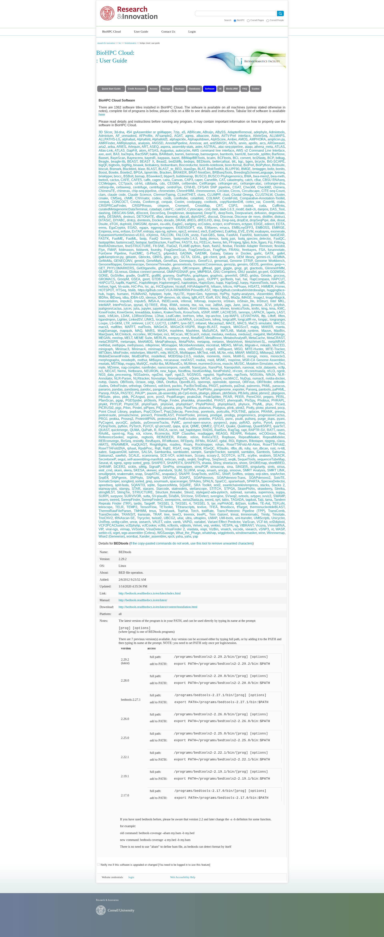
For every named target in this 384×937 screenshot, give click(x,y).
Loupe (103, 323)
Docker (157, 220)
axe (101, 154)
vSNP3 (264, 529)
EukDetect (216, 231)
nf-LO (271, 371)
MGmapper (169, 345)
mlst (230, 352)
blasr (141, 169)
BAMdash (166, 154)
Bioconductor (188, 165)
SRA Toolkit (202, 485)
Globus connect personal (147, 271)
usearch (144, 522)
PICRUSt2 (106, 407)
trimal (234, 514)
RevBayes (152, 441)
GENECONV (123, 260)
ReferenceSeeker (111, 437)
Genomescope (133, 264)
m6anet (201, 323)
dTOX (114, 224)
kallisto (183, 308)
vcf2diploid (277, 522)
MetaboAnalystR (235, 338)
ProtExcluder (187, 418)
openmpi (204, 382)
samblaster (181, 452)
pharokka (187, 400)
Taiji (260, 499)
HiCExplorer (164, 286)
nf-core (237, 371)
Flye (102, 249)
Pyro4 (268, 422)
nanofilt (184, 367)
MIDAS (226, 345)
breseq (280, 172)
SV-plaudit (159, 496)
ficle (254, 242)
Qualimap (244, 426)
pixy (179, 407)
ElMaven (211, 227)
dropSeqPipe (259, 220)
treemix (189, 514)
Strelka (280, 488)
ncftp (281, 367)
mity (163, 352)
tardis (138, 503)
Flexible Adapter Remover (253, 246)
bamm (179, 154)
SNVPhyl (169, 477)
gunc (201, 279)
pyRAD (244, 422)
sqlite (151, 485)
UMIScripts (261, 518)
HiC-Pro (137, 286)
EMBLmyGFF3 (242, 227)
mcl (166, 334)
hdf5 (281, 282)
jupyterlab (160, 308)
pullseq (250, 418)
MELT (128, 338)
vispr (203, 529)
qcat (185, 426)
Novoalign (158, 378)
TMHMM (140, 511)
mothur (142, 360)
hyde (167, 294)
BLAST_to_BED (170, 169)
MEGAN (104, 338)
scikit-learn (184, 455)
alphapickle (177, 139)
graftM (156, 275)
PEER (239, 396)
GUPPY (212, 279)
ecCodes (204, 224)
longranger (277, 319)
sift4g (142, 466)
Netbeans (135, 371)
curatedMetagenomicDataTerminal (123, 209)
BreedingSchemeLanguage (253, 172)
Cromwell (182, 205)
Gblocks (144, 257)
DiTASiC (105, 220)
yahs (187, 536)
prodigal (216, 415)
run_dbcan (260, 448)
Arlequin (134, 146)
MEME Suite (143, 338)
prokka (114, 418)
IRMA (173, 305)
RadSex (220, 430)
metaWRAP (276, 341)
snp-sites (262, 474)
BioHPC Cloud (111, 31)
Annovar (195, 143)
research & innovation (106, 43)
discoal (213, 216)
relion (194, 437)
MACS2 (279, 323)
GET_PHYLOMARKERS (116, 268)
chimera (279, 187)
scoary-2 (213, 455)
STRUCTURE (142, 492)
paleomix (253, 386)
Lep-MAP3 (230, 316)
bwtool (103, 180)
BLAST (152, 169)
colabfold (196, 198)
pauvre (152, 393)
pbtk (125, 396)
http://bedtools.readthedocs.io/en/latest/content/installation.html (158, 607)
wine (261, 533)
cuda (262, 205)
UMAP (212, 518)
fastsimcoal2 (125, 242)
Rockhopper (203, 444)
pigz (118, 407)
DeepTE (210, 213)
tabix (225, 499)
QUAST (104, 430)
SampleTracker (214, 452)
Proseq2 (127, 418)
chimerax (123, 191)
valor (167, 522)
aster (198, 146)
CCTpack (125, 183)
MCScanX (192, 334)
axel (108, 154)
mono (264, 356)
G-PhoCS (153, 253)
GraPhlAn (183, 275)
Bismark (115, 169)
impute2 (126, 301)
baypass (164, 158)
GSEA (135, 279)
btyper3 (169, 176)
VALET (157, 522)
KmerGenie (125, 312)
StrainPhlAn (246, 488)
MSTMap (117, 363)
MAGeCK (160, 327)
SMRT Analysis (254, 470)
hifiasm (216, 286)
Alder (215, 135)
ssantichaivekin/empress (240, 485)
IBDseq (115, 297)
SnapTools (199, 474)
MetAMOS (145, 341)
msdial (200, 360)
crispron (163, 205)
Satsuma (278, 452)
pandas (117, 389)
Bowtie (113, 172)
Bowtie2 (126, 172)
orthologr (135, 386)
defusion (260, 213)
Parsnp (104, 393)
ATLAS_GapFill (126, 150)
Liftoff (271, 316)
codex (156, 198)
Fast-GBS (208, 235)
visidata (192, 529)
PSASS (217, 418)
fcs (196, 242)
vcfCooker (149, 525)
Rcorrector (162, 433)
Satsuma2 (106, 455)
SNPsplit (152, 477)
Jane (236, 305)
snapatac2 (169, 474)
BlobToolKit (215, 169)
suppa (280, 492)
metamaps (128, 341)
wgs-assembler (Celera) (138, 533)
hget (113, 286)
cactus (114, 180)
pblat (253, 393)
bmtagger (259, 169)
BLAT (201, 169)
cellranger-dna (274, 183)
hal (245, 279)
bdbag (280, 158)
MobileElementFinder (114, 356)
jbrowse (256, 305)
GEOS (254, 264)
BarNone (278, 154)
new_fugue (168, 371)
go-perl (263, 271)
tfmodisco (227, 507)
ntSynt (216, 378)
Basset (103, 158)
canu (166, 180)
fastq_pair (228, 238)
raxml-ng (118, 433)
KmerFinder (107, 312)
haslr (273, 282)
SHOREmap (258, 463)
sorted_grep (143, 481)
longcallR (229, 319)
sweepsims (173, 499)
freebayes (249, 249)
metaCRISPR (108, 341)
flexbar (227, 246)
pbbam (216, 393)
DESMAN (114, 216)
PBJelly (243, 393)
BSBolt (128, 176)
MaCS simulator (259, 323)
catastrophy (235, 180)
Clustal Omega (242, 194)
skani (118, 470)
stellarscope (198, 488)
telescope (105, 507)
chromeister (166, 191)
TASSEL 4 (183, 503)
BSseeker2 (154, 176)
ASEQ (154, 146)
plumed (270, 407)
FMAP (111, 249)
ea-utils (165, 224)
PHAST (219, 400)
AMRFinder (107, 143)
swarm (103, 499)
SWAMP (279, 496)
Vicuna (261, 525)
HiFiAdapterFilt (198, 286)
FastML (131, 238)
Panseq (251, 389)
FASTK (104, 238)
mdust (205, 334)
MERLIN (160, 338)
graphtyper (200, 275)
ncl (101, 371)
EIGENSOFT (185, 227)
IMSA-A (153, 301)
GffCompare (191, 268)
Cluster (280, 194)
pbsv (116, 396)
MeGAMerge (276, 334)
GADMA (186, 253)
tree (167, 514)
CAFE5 (136, 180)
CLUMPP (213, 194)
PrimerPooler (185, 415)
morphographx (109, 360)
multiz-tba (156, 363)
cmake (103, 198)
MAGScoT (240, 327)
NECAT (110, 371)
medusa (230, 334)
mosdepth (128, 360)
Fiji (270, 242)
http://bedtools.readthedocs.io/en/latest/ (143, 600)
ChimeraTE (107, 191)
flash (206, 246)
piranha (168, 407)
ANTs (232, 143)
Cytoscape (195, 209)
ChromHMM (185, 191)
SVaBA (174, 496)
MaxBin (279, 330)
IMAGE (246, 297)
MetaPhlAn (187, 341)
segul (121, 459)
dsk (272, 220)
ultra (188, 518)
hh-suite (123, 286)
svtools (243, 496)
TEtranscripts (185, 507)
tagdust (251, 499)
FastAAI (232, 235)
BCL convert (242, 158)
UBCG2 (169, 518)
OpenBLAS (187, 382)
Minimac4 (139, 349)
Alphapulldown (198, 139)
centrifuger (156, 187)
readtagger (205, 433)
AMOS (243, 139)
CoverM (268, 202)
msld (210, 360)
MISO (238, 349)
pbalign (204, 393)
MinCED (278, 345)
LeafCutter (173, 316)
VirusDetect (154, 529)
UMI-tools (226, 518)
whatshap (209, 533)
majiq (254, 327)
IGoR (209, 297)
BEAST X (147, 161)
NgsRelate (224, 374)
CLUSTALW (263, 194)
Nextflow (184, 371)
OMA (160, 382)
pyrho (257, 422)
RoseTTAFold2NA (112, 448)
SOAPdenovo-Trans (231, 477)
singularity (257, 466)
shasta (206, 463)
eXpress (152, 235)
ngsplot (208, 374)
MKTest (202, 352)
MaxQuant (106, 334)
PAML (266, 386)
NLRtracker (141, 378)
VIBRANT (247, 525)
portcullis (223, 411)
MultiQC (142, 363)
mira (182, 349)
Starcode (162, 488)
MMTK (280, 352)
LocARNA (184, 319)
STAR (136, 488)
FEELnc (205, 242)
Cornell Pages (257, 20)
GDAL (196, 257)
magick (225, 327)
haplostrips (189, 282)
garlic (258, 253)
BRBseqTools (222, 172)
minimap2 (155, 349)
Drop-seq (228, 220)
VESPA (227, 525)
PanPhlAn (188, 389)
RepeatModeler (274, 437)
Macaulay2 (216, 323)
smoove (235, 470)
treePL (201, 514)
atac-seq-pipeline (230, 146)
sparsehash (236, 481)
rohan (219, 444)
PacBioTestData (195, 386)
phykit (103, 404)
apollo (253, 143)
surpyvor (116, 496)
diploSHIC (198, 216)
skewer (151, 470)
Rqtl (158, 448)
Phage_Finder (169, 400)
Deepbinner (175, 213)
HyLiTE (179, 294)
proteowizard (166, 418)
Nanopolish (232, 367)
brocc (118, 176)
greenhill (231, 275)
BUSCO (200, 176)
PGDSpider (133, 400)
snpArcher (277, 474)
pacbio (177, 386)
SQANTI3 (138, 485)
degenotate (277, 213)
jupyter (146, 308)
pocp (281, 407)
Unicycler (278, 518)
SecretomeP (107, 459)
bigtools (114, 165)
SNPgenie (119, 477)
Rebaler (250, 433)
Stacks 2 (278, 485)
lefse (199, 316)
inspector (214, 301)
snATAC (214, 474)
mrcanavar (171, 360)
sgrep (118, 463)
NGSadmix (141, 374)
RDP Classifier (183, 433)
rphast (131, 448)
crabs (281, 202)
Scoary (199, 455)
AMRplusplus (126, 143)
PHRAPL (278, 400)
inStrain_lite (245, 301)
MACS (242, 323)
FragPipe (219, 249)
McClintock (123, 334)
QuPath (146, 430)
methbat (104, 345)
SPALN (208, 481)
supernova (265, 492)
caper (198, 180)
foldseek (142, 249)
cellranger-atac (250, 183)
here (102, 114)
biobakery (152, 165)
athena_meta (263, 146)
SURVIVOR (132, 496)
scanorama (150, 455)
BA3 (116, 154)
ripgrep (270, 441)
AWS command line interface (213, 150)
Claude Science (139, 194)
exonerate (278, 231)
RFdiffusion (170, 441)
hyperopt (211, 294)
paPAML (278, 389)
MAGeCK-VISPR (182, 327)
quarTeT (279, 426)
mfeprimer (152, 345)
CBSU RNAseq (273, 180)
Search (227, 20)
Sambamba (162, 452)
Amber (232, 139)
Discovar (226, 216)
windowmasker (246, 533)
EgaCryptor (117, 227)
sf (111, 463)
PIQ (159, 407)
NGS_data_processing (115, 374)
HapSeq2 (232, 282)
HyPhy (224, 294)
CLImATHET (186, 194)
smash (211, 470)
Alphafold (143, 139)
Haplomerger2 (169, 282)
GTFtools (174, 279)
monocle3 (278, 356)
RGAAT (212, 441)
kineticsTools (240, 308)
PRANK (267, 411)
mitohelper (137, 352)
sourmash (161, 481)
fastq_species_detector (254, 238)
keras (214, 308)
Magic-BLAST (207, 327)
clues (201, 194)
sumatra (250, 492)
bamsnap (192, 154)
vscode (238, 529)
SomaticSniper (109, 481)
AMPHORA (257, 139)
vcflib (161, 525)
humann (123, 294)
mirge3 (210, 349)
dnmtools (143, 220)
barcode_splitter (259, 154)
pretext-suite (107, 415)
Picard (280, 404)
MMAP (239, 352)
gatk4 (281, 253)
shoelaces (230, 463)
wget (116, 533)
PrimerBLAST (164, 415)
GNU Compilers (224, 271)
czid (207, 209)
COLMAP (212, 198)
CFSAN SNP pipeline (214, 187)
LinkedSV (136, 319)
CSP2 (233, 205)
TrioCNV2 (106, 518)
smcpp (223, 470)
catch (248, 180)
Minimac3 (122, 349)
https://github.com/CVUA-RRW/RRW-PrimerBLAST (174, 290)
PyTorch (135, 426)
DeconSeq (157, 213)
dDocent (142, 213)
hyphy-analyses (243, 294)
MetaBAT (197, 338)
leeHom (188, 316)
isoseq (184, 305)
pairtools (226, 386)
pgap (119, 400)
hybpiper (155, 294)
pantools (265, 389)
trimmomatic (249, 514)
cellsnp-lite (106, 187)
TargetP (149, 503)
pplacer (253, 411)
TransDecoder (109, 514)
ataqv (248, 146)
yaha (179, 536)
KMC (281, 308)
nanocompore (167, 367)
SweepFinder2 (152, 499)
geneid (139, 260)
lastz (102, 316)
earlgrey (190, 224)
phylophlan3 (226, 404)
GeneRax (170, 260)
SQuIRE (185, 485)
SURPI (104, 496)
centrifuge (140, 187)
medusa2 (244, 334)
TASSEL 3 (165, 503)
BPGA (138, 172)
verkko (215, 525)
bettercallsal (221, 161)
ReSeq (126, 441)
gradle (130, 275)
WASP (280, 529)
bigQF (103, 165)
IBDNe (103, 297)
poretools (207, 411)
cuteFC (168, 209)
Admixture (106, 135)
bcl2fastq (259, 158)
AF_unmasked (126, 135)
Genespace (187, 260)
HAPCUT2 (106, 282)
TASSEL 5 (201, 503)
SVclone (187, 496)
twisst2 (157, 518)
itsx (194, 305)
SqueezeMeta (167, 485)
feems (217, 242)
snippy (249, 474)
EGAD (132, 227)
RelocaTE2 (210, 437)
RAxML (104, 433)
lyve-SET (187, 323)
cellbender (189, 183)
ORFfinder (264, 382)
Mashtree (192, 330)
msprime (234, 360)
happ (219, 282)
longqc (263, 319)
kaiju (172, 308)
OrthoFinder (118, 386)
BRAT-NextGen (200, 172)
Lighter (122, 319)
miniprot (170, 349)
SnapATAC (152, 474)
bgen (249, 161)
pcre (150, 396)
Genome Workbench (270, 260)
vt (272, 529)
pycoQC (121, 422)
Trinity (265, 514)
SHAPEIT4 (175, 463)
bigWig (127, 165)
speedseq (106, 485)
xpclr (171, 536)
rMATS (103, 444)
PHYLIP (115, 404)
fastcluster (261, 235)
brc (120, 43)
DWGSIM (140, 224)
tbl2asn (240, 503)
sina (230, 466)
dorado (169, 220)
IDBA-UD (137, 297)
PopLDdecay (173, 411)
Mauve (266, 330)
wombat (132, 536)
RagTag (233, 430)
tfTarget (242, 507)
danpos (263, 209)
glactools (256, 268)
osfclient (164, 386)
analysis (144, 143)
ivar (207, 305)
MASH (162, 330)
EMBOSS (262, 227)
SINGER (241, 466)
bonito (280, 169)
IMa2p (235, 297)
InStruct (262, 301)
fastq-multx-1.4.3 (185, 238)
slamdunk (165, 470)
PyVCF (148, 426)
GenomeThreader (158, 264)
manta (280, 327)
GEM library (245, 257)
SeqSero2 (219, 459)
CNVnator (142, 198)
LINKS (149, 319)
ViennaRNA (276, 525)
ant (205, 143)
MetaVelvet (234, 341)
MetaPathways (165, 341)
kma (272, 308)
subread (236, 492)
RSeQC (209, 448)
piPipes (149, 407)
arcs (263, 143)
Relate (182, 437)
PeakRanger (175, 396)
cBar (257, 180)
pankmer (173, 389)
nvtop (102, 382)
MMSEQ (252, 352)
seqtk (232, 459)
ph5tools (150, 400)
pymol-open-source (197, 422)
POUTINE (239, 411)
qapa (176, 426)
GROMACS (107, 279)
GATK (269, 253)
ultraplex (200, 518)
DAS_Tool (277, 209)
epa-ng (160, 231)
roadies (175, 444)
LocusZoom (202, 319)
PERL (280, 396)
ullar (180, 518)
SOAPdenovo (203, 477)
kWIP (215, 312)
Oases (113, 382)
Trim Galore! (218, 514)
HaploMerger (148, 282)
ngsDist (157, 374)
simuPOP (201, 466)
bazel (175, 158)
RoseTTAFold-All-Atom (243, 444)
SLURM (189, 470)
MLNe (221, 352)
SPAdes (195, 481)
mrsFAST (187, 360)
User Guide (141, 31)
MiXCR (173, 352)
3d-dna (119, 132)
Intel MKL (277, 301)
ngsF (168, 374)
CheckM (249, 187)
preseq (280, 411)
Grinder (266, 275)
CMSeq (116, 198)
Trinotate (278, 514)
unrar (133, 522)
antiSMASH (218, 143)
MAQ (138, 330)
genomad (221, 260)
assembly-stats (182, 146)
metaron (218, 341)
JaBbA (217, 305)
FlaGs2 (172, 246)
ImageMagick (275, 297)
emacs (224, 227)
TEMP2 (131, 507)
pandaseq (131, 389)
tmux (152, 511)
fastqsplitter (107, 242)
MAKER (267, 327)
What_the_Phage (188, 533)
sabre (103, 452)
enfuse (125, 231)
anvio (242, 143)
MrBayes (155, 360)
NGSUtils (256, 374)
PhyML (258, 404)
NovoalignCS (177, 378)
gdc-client (210, 257)
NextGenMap (201, 371)
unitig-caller (119, 522)
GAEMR (201, 253)
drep (217, 220)
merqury (173, 338)
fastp (143, 238)
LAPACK (258, 312)
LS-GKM (116, 323)
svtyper (255, 496)
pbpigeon (278, 393)
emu (116, 231)
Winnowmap (276, 533)
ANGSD (157, 143)
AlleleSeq (260, 135)
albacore (202, 135)
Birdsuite (278, 165)
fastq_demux (209, 238)
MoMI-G (238, 356)
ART (145, 146)
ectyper (247, 224)
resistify (138, 441)
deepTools (225, 213)
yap (195, 536)
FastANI (246, 235)
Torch (195, 511)
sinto (271, 466)
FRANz (234, 249)
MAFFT (130, 327)
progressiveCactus (271, 415)
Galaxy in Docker (237, 253)
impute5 (140, 301)
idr (178, 297)
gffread (207, 268)
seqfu (181, 459)
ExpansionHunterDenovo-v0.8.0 (121, 235)
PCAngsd (138, 396)
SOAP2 (184, 477)
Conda (135, 202)
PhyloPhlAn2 (205, 404)
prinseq (202, 415)
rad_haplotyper (190, 430)
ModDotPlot (140, 356)
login (131, 877)
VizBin (213, 529)
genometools (182, 264)
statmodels (179, 488)
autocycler (183, 150)
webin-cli (105, 533)
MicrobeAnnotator (191, 345)
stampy (124, 488)
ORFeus (248, 382)
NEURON (151, 371)
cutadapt (155, 209)
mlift (212, 352)
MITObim (105, 352)
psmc (229, 418)
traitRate (208, 511)
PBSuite (104, 396)
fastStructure (157, 242)
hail (237, 279)
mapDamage (108, 330)
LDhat (159, 316)
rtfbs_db (236, 448)
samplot (233, 452)
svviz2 (266, 496)
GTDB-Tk (158, 279)
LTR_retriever (133, 323)
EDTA (280, 224)
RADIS (208, 430)
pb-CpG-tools (187, 393)
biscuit (103, 169)
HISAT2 (253, 286)
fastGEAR (277, 235)
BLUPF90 (232, 169)
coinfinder (181, 198)
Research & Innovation (130, 8)
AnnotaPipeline (176, 143)
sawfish (120, 455)
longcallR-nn (247, 319)
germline (266, 264)
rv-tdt (281, 448)
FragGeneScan (175, 249)
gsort (146, 279)
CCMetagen (107, 183)
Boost (103, 172)
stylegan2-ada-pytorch (212, 492)
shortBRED (276, 463)
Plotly (250, 407)
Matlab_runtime (247, 330)
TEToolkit (166, 507)
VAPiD (187, 522)
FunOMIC (136, 253)
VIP (101, 529)
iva (201, 305)
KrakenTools (172, 312)
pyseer (280, 422)
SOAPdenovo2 (259, 477)
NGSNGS (194, 374)
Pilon (127, 407)
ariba (111, 146)
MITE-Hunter (254, 349)
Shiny (217, 463)
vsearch (251, 529)
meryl (185, 338)
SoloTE (279, 477)
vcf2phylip (133, 525)
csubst (248, 205)
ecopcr (217, 224)
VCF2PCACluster (111, 525)
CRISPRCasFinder (112, 205)
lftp (263, 316)
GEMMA (279, 257)
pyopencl (220, 422)
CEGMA (173, 183)
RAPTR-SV (256, 430)
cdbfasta (151, 183)
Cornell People (277, 20)
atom (142, 150)
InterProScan (122, 305)
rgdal (223, 441)
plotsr (259, 407)
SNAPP (184, 474)
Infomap (200, 301)
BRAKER (180, 172)
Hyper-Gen (194, 294)
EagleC (177, 224)
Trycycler (143, 518)
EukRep (231, 231)
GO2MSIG (277, 271)
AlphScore (218, 139)
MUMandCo (173, 363)
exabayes (262, 231)
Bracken (165, 172)
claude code (117, 194)
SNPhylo (136, 477)
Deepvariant (243, 213)
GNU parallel (247, 271)
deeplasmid (194, 213)
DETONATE (145, 216)
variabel (200, 522)
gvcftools (226, 279)
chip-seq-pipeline (144, 191)
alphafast (128, 139)
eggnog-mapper (162, 227)
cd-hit (138, 183)
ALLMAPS (277, 135)
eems (102, 227)
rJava (281, 441)
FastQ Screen (159, 238)
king (264, 308)
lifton (281, 316)
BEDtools (203, 161)
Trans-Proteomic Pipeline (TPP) (241, 511)
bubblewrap (184, 176)
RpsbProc (145, 448)
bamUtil (240, 154)
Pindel (137, 407)
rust (272, 448)
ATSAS (153, 150)
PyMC (176, 422)
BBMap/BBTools (193, 158)
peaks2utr (194, 396)
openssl (234, 382)
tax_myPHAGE (222, 503)
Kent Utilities (199, 308)
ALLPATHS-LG (109, 139)
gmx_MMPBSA (200, 271)
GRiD (244, 275)
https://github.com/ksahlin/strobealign (238, 290)
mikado (265, 345)
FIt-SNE (158, 246)
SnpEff (103, 477)
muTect (279, 363)
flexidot (279, 246)
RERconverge (109, 441)
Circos (235, 191)
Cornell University (106, 10)
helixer (103, 286)
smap (201, 470)
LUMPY (173, 323)
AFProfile (145, 135)
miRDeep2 (195, 349)
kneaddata (142, 312)
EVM (249, 231)
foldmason (126, 249)
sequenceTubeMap (271, 459)
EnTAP (137, 231)
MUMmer (190, 363)
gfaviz (176, 268)
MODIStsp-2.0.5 (179, 356)
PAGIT (213, 386)
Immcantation (108, 301)
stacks (264, 485)
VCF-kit (262, 522)
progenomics (246, 415)
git (245, 268)
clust (226, 194)
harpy (244, 282)
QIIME (194, 426)
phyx (269, 404)
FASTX (187, 242)
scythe (252, 455)
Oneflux (171, 382)
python (122, 426)
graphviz (216, 275)
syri (217, 499)
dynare (153, 224)
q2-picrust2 (163, 426)
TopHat (183, 511)
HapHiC (131, 282)
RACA (163, 430)
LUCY (149, 323)
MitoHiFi (153, 352)
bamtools (226, 154)
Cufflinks (278, 205)
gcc (175, 257)
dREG (191, 220)
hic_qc (149, 286)
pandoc (145, 389)
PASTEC (127, 393)
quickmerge (119, 430)
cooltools (210, 202)
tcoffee (253, 503)
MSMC (221, 360)
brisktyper (105, 176)
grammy (168, 275)
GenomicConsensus (207, 264)
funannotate (276, 249)
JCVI (267, 305)
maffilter (116, 327)
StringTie (123, 492)
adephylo (260, 132)
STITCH (215, 488)
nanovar (248, 367)
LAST (281, 312)
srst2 (217, 485)
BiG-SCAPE (276, 161)
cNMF (128, 198)
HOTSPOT (106, 290)
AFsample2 (163, 135)
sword (209, 499)
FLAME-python (190, 246)
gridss (254, 275)
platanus (205, 407)
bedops (189, 161)
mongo (252, 356)
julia (136, 308)
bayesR (150, 158)
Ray (130, 433)
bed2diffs (175, 161)
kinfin (255, 308)
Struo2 (189, 492)
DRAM (180, 220)
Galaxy (215, 253)
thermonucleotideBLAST (267, 507)
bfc (234, 161)
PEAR (227, 396)
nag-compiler (130, 367)
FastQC (279, 238)
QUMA (134, 430)
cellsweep (123, 187)
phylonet (167, 404)
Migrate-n (251, 345)
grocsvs (279, 275)
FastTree (174, 242)
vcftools (172, 525)
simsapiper (184, 466)
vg (236, 525)
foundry (156, 249)
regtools (147, 437)
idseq (186, 297)
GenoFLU (205, 260)
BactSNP (141, 154)
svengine (216, 496)
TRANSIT (128, 514)
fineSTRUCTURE (138, 246)
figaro (262, 242)
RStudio (222, 448)
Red (282, 433)
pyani (281, 418)
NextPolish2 (222, 371)
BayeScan (117, 158)
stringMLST (107, 492)
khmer (224, 308)
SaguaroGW (117, 452)
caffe (147, 180)
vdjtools (185, 525)
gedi (222, 257)
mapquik (126, 330)
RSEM (196, 448)
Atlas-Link (106, 150)
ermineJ (193, 231)
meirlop (117, 338)
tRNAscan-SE (125, 518)
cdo (162, 183)
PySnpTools (107, 426)
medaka (217, 334)
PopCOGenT (153, 411)
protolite (204, 418)
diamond (171, 216)
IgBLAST (197, 297)
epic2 (182, 231)
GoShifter (117, 275)
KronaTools (191, 312)
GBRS (157, 257)
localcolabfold (166, 319)
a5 (183, 132)
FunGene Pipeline (112, 253)
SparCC (221, 481)
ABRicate (194, 132)
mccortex (139, 334)
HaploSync (206, 282)
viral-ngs (112, 529)
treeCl (176, 514)
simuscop (217, 466)
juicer (127, 308)
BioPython (263, 165)
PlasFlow (190, 407)
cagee (156, 180)
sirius (281, 466)
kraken (157, 312)
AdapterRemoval (240, 132)
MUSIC (239, 363)
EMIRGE (278, 227)
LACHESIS (228, 312)
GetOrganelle (146, 268)
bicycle (260, 161)
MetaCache (257, 338)
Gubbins (189, 279)
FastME (117, 238)
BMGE (246, 169)
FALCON (167, 235)
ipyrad (138, 305)
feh (225, 242)
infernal (186, 301)
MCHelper (155, 334)
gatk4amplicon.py (111, 257)
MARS (150, 330)
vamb (177, 522)
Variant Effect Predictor (224, 522)
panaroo (104, 389)
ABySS (220, 132)
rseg (186, 448)
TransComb (276, 511)
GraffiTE (143, 275)
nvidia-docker (275, 378)
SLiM (178, 470)
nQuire (194, 378)
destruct (128, 216)
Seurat (103, 463)
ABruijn (208, 132)
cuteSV (180, 209)
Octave (141, 382)
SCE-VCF (167, 455)
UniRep (104, 522)
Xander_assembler (152, 536)
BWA (247, 176)
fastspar (141, 242)
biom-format (233, 165)
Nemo (121, 371)
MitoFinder (120, 352)
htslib (132, 290)
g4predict (170, 253)
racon (173, 430)
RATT (271, 430)
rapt (244, 430)
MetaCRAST (276, 338)
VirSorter (138, 529)
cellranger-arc (228, 183)
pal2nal (239, 386)
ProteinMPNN (145, 418)
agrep (189, 135)
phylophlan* (184, 404)
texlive (201, 507)
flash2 (216, 246)
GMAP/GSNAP (177, 271)
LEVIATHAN (250, 316)
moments (213, 356)
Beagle (104, 161)
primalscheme (128, 415)
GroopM (123, 279)
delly (102, 216)
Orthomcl (149, 386)
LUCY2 (160, 323)
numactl (258, 378)
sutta (146, 496)
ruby (247, 448)
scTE (241, 455)
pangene (159, 389)
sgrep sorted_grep (137, 463)
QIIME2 (206, 426)
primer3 (146, 415)
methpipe (118, 345)
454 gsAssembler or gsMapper (148, 132)
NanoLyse (199, 367)
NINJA (270, 374)
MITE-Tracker (275, 349)
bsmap (140, 176)
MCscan (177, 334)
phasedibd (204, 400)
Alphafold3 (159, 139)
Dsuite (103, 224)
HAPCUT (278, 279)
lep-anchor (213, 316)
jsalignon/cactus (110, 308)
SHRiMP (105, 466)
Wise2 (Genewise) (112, 536)
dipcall (184, 216)
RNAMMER (119, 444)
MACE (230, 323)
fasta (220, 235)
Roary (188, 444)
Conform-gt (151, 202)
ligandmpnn (107, 319)
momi (226, 356)
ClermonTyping (164, 194)
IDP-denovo (166, 297)
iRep (163, 305)
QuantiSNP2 (262, 426)
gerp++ (280, 264)
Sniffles (237, 474)
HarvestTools (259, 282)
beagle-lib (118, 161)
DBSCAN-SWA (123, 213)
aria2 (102, 146)
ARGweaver (276, 143)
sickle (132, 466)
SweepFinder (130, 499)
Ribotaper (256, 441)
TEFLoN (278, 503)
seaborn (265, 455)
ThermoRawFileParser (115, 511)
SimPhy (168, 466)
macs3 (103, 327)
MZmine (113, 367)
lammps (244, 312)
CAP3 (188, 180)
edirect (269, 224)
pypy (233, 422)
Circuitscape (251, 191)
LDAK (125, 316)
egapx (143, 227)
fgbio (245, 242)
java (246, 305)
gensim (242, 264)
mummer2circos (209, 363)
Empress (105, 231)
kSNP (205, 312)
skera (128, 470)
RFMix (200, 441)
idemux (151, 297)
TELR (119, 507)
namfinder (149, 367)
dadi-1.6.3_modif (232, 209)
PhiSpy (250, 400)
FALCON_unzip (187, 235)
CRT (219, 205)
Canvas (177, 180)
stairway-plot (108, 488)
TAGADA (237, 499)
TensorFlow (148, 507)
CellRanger (207, 183)
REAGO (221, 433)
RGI (231, 441)
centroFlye (174, 187)
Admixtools (277, 132)
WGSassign (165, 533)
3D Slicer (105, 132)
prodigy (229, 415)
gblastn (131, 257)
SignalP (154, 466)
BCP (270, 158)
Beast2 (161, 161)
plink (230, 407)
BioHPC (241, 20)
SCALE (134, 455)
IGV (217, 297)
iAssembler (265, 294)
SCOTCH (228, 455)
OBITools (126, 382)
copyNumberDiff (231, 202)
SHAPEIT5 (192, 463)
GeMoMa (105, 260)
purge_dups (266, 418)
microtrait (212, 345)
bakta (153, 154)
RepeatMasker (249, 437)
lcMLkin (113, 316)
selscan (170, 459)
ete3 (204, 231)
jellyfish (279, 305)
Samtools (263, 452)
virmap (125, 529)
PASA (114, 393)
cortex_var (253, 202)
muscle (227, 363)
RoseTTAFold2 (274, 444)
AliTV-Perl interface (235, 135)
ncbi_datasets (266, 367)
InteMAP (104, 305)
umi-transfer (243, 518)
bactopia (127, 154)
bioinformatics (130, 43)
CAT (222, 180)
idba (125, 297)
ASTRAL (210, 146)
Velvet (197, 525)
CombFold (229, 198)
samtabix (247, 452)
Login (192, 31)
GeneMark (153, 260)
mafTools (144, 327)
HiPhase (240, 286)
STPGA (229, 488)
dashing (104, 213)
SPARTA (253, 481)
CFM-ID (189, 187)
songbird (127, 481)
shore (243, 463)
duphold (125, 224)
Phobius (263, 400)
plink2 (240, 407)
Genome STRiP (241, 260)
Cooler (179, 202)
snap (138, 474)
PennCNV (253, 396)
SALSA (146, 452)
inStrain (229, 301)
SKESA (138, 470)
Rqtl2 (166, 448)
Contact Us (168, 31)
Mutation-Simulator (259, 363)
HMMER (267, 286)
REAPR (236, 433)
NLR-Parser (122, 378)
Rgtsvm (241, 441)
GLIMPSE (106, 271)
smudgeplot (107, 474)
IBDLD (280, 294)
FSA (262, 249)
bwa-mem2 (261, 176)
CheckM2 (264, 187)
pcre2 (160, 396)
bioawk (138, 165)
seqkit (191, 459)
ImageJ (258, 297)
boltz (270, 169)
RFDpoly (187, 441)
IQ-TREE (151, 305)
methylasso (135, 345)
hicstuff (180, 286)
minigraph (106, 349)
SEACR (279, 455)
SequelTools (246, 459)
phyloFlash (149, 404)
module (198, 356)
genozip (229, 264)
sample (196, 452)
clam (102, 194)
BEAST (132, 161)
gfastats (163, 268)
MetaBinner (213, 338)
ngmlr (281, 371)
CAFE (125, 180)
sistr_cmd (105, 470)
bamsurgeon (209, 154)
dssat (281, 220)
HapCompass (259, 279)
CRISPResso (141, 205)
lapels (270, 312)
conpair (166, 202)
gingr (237, 268)
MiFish (238, 345)
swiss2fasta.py (192, 499)
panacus (278, 386)
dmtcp (131, 220)
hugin (110, 294)
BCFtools (224, 158)
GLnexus (121, 271)
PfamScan (106, 400)
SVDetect (201, 496)
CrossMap (202, 205)
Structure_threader (168, 492)
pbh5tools (229, 393)
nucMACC (230, 378)
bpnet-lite (151, 172)
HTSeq (121, 290)
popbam (135, 411)
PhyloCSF (131, 404)
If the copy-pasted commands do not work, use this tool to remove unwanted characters (191, 543)
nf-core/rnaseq (255, 371)
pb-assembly (167, 393)
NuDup (245, 378)
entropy (148, 231)
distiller (267, 216)
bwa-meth (278, 176)
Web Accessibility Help (182, 877)
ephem (172, 231)
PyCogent (106, 422)
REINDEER (165, 437)
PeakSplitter (212, 396)
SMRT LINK (276, 470)
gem (231, 257)
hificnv (227, 286)
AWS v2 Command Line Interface (260, 150)
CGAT (236, 187)
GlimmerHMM (275, 268)
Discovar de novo (247, 216)
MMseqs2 (267, 352)
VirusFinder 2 (175, 529)
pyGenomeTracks (156, 422)
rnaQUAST (139, 444)
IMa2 (225, 297)
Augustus (167, 150)
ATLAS (280, 146)
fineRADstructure (111, 246)
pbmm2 (264, 393)
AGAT (178, 135)
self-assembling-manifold (145, 459)
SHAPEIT (158, 463)
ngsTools (240, 374)
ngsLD (179, 374)
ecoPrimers (232, 224)
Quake (230, 426)
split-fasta (122, 485)
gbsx (167, 257)
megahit (259, 334)
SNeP (226, 474)
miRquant (225, 349)
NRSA (205, 378)
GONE (103, 275)
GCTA (185, 257)
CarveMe (210, 180)
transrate (144, 514)
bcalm (211, 158)
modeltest (158, 356)
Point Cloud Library (113, 411)
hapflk (120, 282)
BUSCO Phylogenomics (225, 176)
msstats (104, 363)
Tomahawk (166, 511)
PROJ (103, 418)
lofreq (216, 319)
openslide (220, 382)
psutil (239, 418)
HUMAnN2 (139, 294)
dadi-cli (250, 209)
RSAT (177, 448)
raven (281, 430)
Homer (280, 286)
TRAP (157, 514)
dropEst (242, 220)
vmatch (226, 529)
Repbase (228, 437)
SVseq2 (231, 496)
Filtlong (279, 242)
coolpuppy (194, 202)
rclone (147, 433)
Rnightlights (158, 444)
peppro (268, 396)
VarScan (248, 522)
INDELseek (170, 301)
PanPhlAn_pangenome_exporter (220, 389)
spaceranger (178, 481)
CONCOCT (120, 202)
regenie (132, 437)
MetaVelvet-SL (255, 341)
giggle (227, 268)
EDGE (258, 224)
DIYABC (119, 220)
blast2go (190, 169)
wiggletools (226, 533)
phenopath (234, 400)
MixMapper (187, 352)
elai (199, 227)
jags (228, 305)
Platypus (219, 407)
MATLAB (227, 330)
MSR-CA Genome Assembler (263, 360)
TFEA (213, 507)
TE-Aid (265, 503)
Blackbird (129, 169)
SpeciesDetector (273, 481)
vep (206, 525)
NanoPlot (215, 367)
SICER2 (119, 466)
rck (138, 433)
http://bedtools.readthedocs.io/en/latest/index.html (150, 593)
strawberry (264, 488)
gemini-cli (263, 257)
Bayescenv (135, 158)
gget (217, 268)
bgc (240, 161)
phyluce (244, 404)
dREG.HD (205, 220)
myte (102, 367)
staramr (148, 488)
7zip (176, 132)
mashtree (176, 330)
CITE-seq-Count (273, 191)
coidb (167, 198)
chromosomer (205, 191)
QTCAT (219, 426)
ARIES (121, 146)
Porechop (192, 411)
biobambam (169, 165)
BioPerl (248, 165)
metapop (203, 341)
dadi (215, 209)
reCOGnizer (267, 433)
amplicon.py (276, 139)
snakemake (125, 474)
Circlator (223, 191)
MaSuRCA (210, 330)
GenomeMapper (110, 264)
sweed (114, 499)
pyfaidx (135, 422)
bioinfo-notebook (211, 165)
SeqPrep (203, 459)
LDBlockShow (142, 316)
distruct (279, 216)
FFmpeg (235, 242)
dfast (159, 216)
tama (268, 499)
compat (104, 202)
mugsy (130, 363)
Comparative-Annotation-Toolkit (262, 198)
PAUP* (140, 393)
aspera (165, 146)
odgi (151, 382)
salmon (134, 452)
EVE (241, 231)
